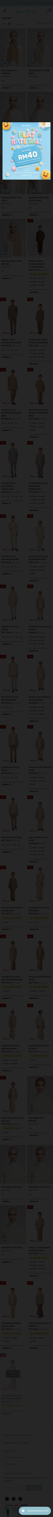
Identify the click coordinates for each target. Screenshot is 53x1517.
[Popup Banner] (26, 179)
